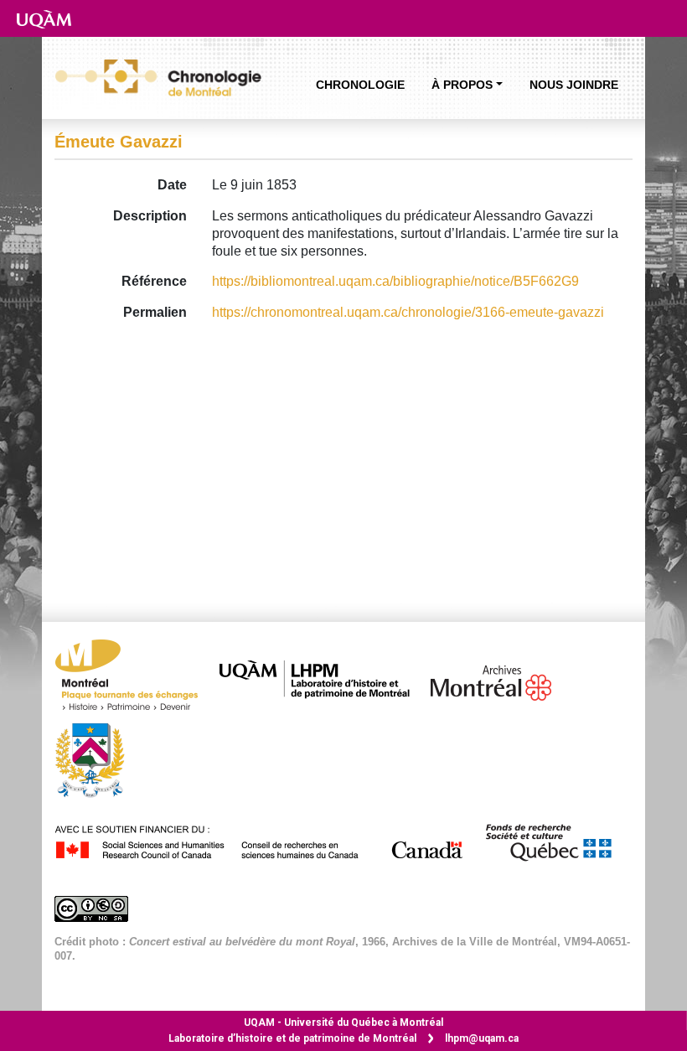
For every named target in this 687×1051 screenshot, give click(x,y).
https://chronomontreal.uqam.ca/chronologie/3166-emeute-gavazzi (408, 312)
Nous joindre (573, 84)
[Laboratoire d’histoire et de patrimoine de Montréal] (323, 679)
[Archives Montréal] (499, 679)
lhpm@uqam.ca (482, 1038)
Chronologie (360, 84)
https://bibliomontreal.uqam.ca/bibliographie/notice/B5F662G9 (395, 281)
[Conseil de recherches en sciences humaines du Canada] (267, 839)
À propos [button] (462, 84)
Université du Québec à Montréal (343, 1022)
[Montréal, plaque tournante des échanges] (134, 679)
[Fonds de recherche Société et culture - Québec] (556, 839)
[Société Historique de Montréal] (98, 759)
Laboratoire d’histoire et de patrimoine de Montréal (292, 1038)
